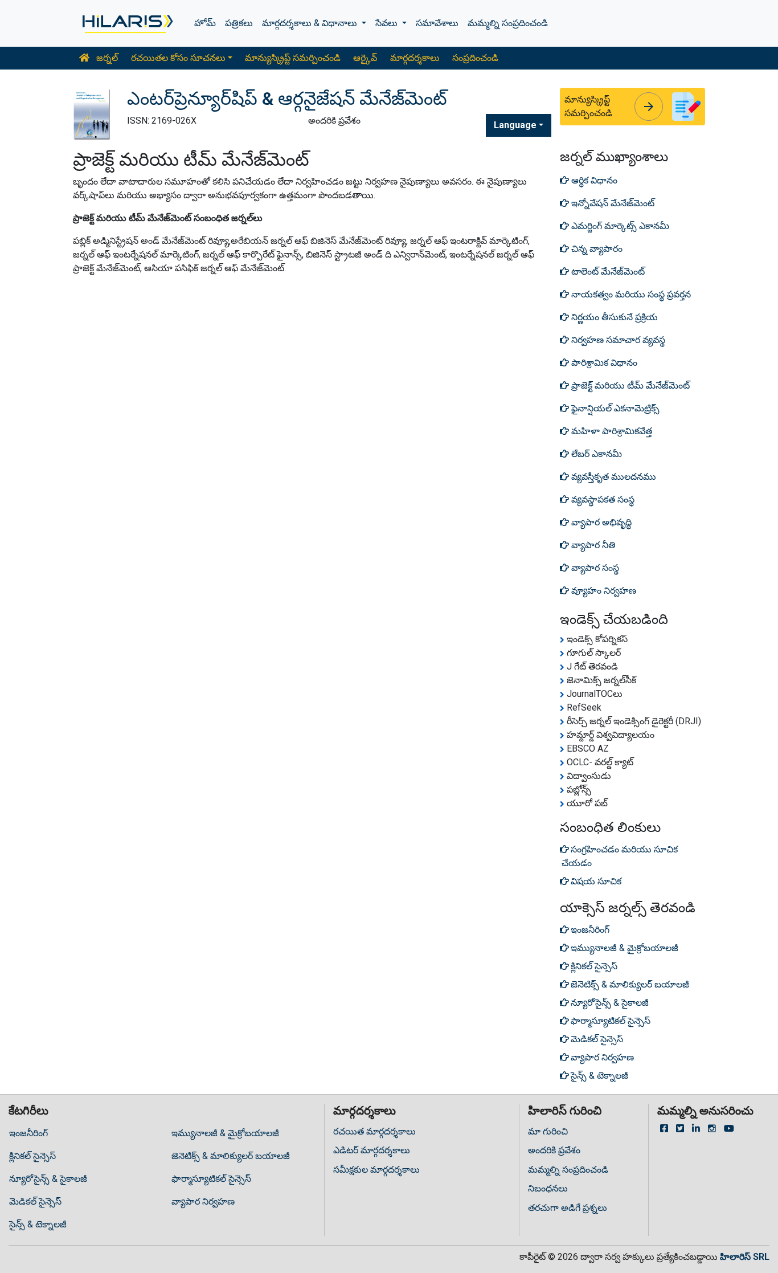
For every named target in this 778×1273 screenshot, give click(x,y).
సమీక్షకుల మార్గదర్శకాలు (376, 1169)
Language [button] (515, 125)
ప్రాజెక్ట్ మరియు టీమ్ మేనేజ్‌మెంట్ (629, 385)
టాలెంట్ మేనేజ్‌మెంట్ (607, 271)
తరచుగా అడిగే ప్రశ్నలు (567, 1207)
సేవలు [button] (387, 23)
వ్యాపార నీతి (592, 545)
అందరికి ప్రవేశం (554, 1150)
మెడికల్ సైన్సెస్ (35, 1201)
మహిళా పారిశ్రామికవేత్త (610, 431)
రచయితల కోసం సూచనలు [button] (178, 57)
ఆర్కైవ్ (365, 57)
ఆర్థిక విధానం (593, 180)
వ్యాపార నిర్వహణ (203, 1201)
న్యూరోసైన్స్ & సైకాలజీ (48, 1178)
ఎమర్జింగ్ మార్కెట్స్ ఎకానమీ (619, 226)
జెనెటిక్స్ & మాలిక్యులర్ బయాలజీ (230, 1155)
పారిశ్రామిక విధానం (603, 362)
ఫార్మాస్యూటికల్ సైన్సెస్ (211, 1178)
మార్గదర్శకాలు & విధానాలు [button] (310, 23)
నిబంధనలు (548, 1188)
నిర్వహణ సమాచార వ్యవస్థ (617, 339)
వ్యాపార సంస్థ (594, 567)
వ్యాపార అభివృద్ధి (600, 522)
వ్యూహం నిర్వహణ (602, 590)
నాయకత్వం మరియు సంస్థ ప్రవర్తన (630, 294)
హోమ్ (205, 23)
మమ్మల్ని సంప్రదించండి (508, 23)
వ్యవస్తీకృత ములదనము (612, 476)
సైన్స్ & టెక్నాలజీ (38, 1224)
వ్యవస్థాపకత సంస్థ (601, 499)
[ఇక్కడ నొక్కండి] (127, 23)
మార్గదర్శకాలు (415, 57)
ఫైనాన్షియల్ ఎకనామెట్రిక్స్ (614, 408)
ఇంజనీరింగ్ (28, 1133)
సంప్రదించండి (475, 57)
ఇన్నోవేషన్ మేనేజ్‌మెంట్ (611, 203)
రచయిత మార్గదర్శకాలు (374, 1131)
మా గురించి (548, 1131)
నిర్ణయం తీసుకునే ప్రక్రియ (613, 317)
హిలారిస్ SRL (744, 1256)
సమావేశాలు (437, 23)
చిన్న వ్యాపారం (596, 248)
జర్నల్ (106, 57)
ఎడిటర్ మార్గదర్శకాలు (371, 1150)
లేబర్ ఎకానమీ (595, 453)
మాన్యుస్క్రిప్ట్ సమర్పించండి (293, 57)
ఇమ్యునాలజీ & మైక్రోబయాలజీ (225, 1133)
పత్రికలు (239, 23)
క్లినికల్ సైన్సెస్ (32, 1155)
